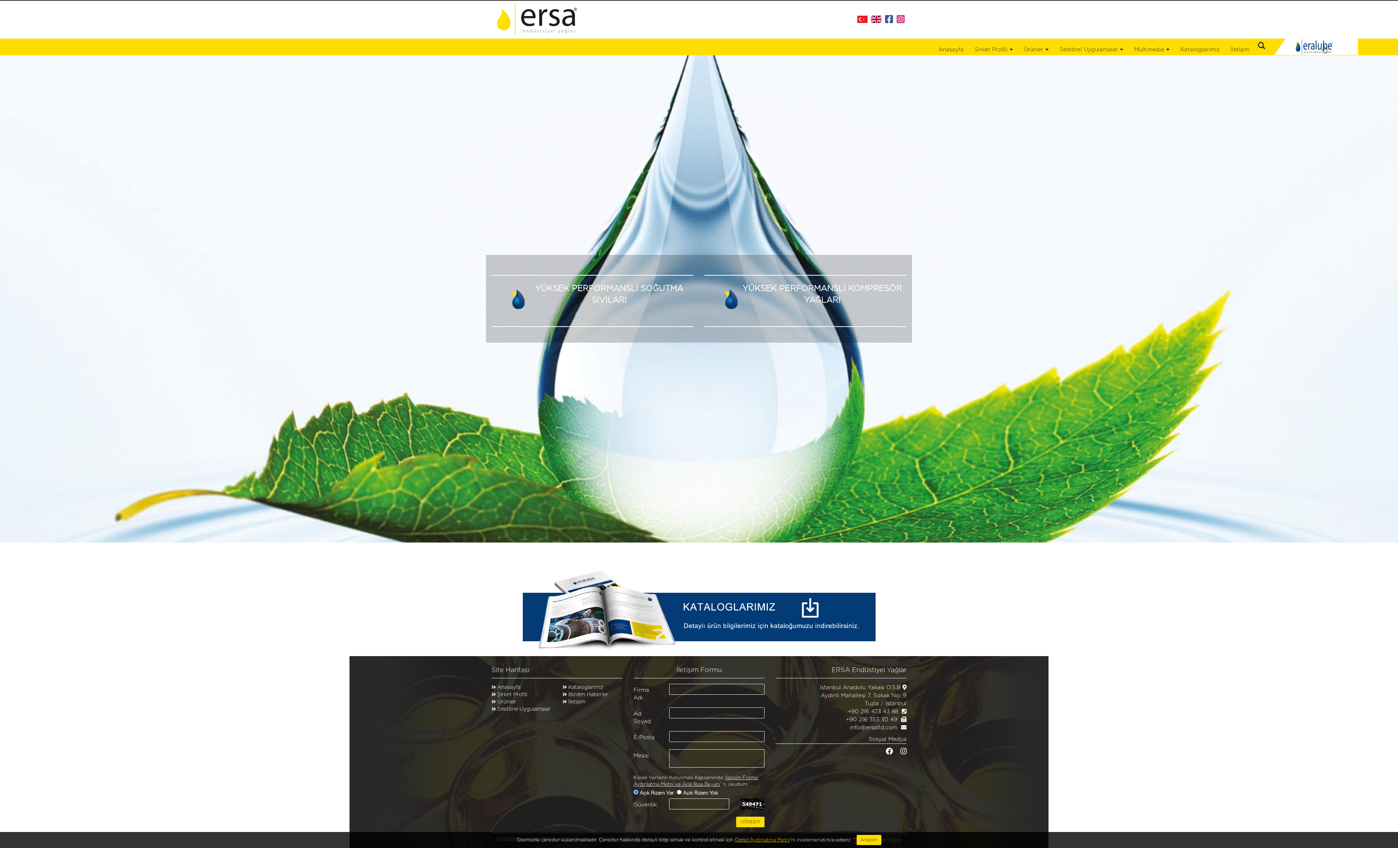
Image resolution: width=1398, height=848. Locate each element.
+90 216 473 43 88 (873, 711)
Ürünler (506, 702)
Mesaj (641, 755)
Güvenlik (645, 805)
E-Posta (644, 737)
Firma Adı (641, 694)
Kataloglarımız (1200, 49)
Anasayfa (951, 49)
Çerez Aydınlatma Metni (762, 840)
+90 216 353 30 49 (871, 719)
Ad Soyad (642, 717)
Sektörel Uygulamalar (524, 709)
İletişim (1240, 49)
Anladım (869, 840)
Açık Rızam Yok (701, 793)
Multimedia (1150, 49)
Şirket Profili (992, 49)
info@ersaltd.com (873, 727)
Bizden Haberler (587, 694)
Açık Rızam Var (657, 793)
